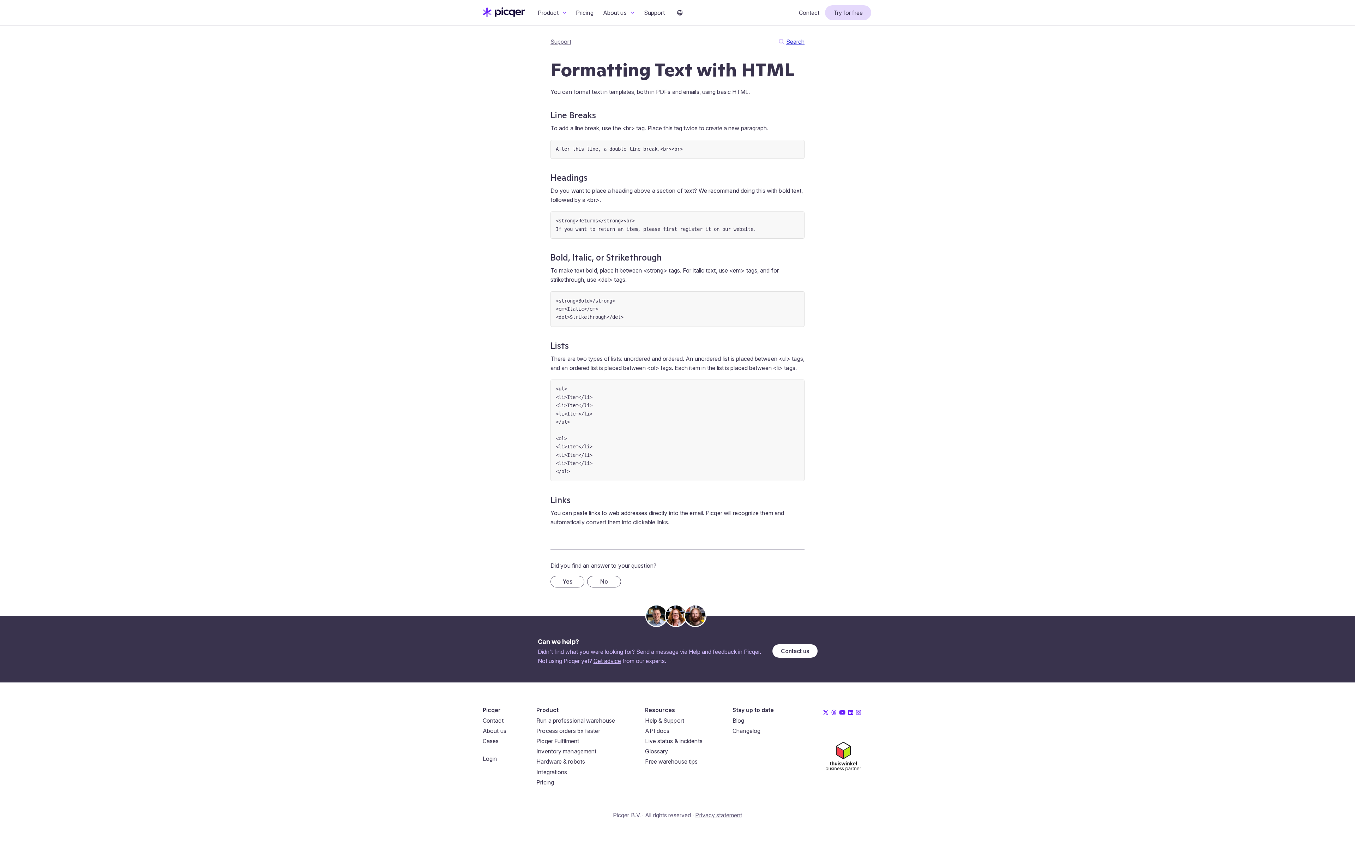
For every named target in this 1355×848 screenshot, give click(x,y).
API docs (657, 730)
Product (549, 12)
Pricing (585, 12)
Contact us (795, 651)
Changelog (746, 730)
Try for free (848, 12)
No (604, 581)
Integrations (551, 772)
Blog (738, 720)
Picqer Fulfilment (557, 741)
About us (615, 12)
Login (490, 758)
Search (795, 41)
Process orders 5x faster (568, 730)
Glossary (656, 751)
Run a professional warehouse (575, 720)
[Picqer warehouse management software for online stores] (504, 15)
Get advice (607, 660)
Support (654, 12)
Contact (809, 12)
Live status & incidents (673, 741)
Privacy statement (718, 815)
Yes (567, 581)
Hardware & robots (560, 761)
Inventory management (566, 751)
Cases (491, 741)
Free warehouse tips (671, 761)
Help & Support (664, 720)
